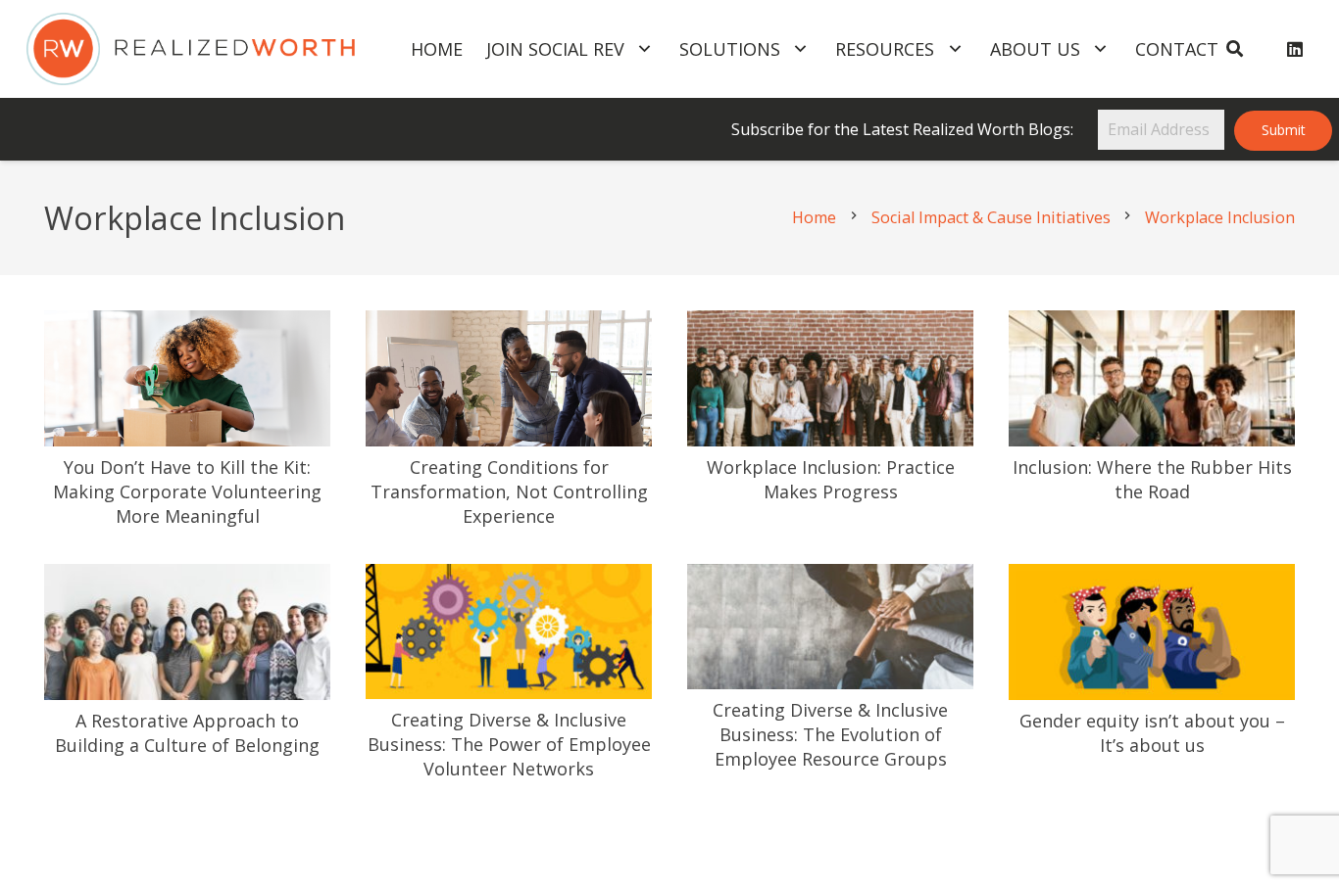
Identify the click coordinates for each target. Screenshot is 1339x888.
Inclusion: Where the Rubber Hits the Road (1152, 479)
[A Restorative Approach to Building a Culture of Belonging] (187, 578)
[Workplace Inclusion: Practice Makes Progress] (830, 325)
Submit (1284, 129)
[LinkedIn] (1295, 49)
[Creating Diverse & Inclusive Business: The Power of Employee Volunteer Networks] (509, 578)
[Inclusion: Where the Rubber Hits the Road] (1152, 325)
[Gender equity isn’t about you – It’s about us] (1152, 578)
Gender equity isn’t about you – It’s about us (1152, 733)
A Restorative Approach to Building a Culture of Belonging (187, 733)
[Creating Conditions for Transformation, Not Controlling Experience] (509, 325)
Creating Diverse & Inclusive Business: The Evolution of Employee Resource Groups (830, 734)
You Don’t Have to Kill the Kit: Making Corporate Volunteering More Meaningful (187, 491)
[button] (1233, 48)
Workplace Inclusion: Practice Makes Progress (831, 479)
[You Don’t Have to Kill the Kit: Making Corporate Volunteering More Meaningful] (187, 325)
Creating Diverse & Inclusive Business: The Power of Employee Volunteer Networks (509, 744)
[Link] (190, 49)
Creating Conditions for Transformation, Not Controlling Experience (509, 491)
